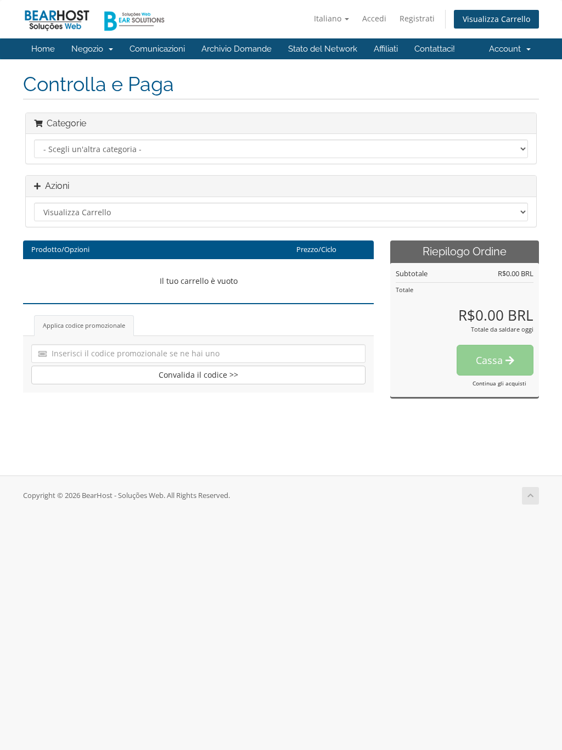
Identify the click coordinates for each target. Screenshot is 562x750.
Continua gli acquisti (499, 383)
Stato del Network (322, 49)
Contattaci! (434, 49)
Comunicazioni (157, 49)
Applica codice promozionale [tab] (84, 325)
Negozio (89, 49)
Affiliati (386, 49)
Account (507, 49)
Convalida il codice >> (198, 375)
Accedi (374, 18)
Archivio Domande (236, 49)
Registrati (417, 18)
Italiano (329, 18)
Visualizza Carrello (496, 19)
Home (43, 49)
